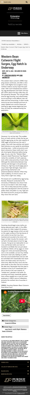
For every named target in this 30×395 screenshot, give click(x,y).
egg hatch (8, 329)
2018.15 (4, 73)
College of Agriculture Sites (9, 367)
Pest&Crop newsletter (15, 24)
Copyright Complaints (12, 390)
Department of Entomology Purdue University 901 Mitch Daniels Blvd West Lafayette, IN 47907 (15, 387)
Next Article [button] (6, 315)
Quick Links (7, 2)
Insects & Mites (10, 323)
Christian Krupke (10, 75)
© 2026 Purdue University (8, 389)
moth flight (16, 329)
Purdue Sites (4, 362)
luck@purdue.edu (21, 393)
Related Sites (5, 371)
